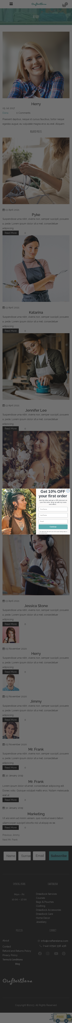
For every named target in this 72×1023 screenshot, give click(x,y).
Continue (53, 526)
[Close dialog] (67, 490)
